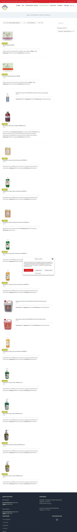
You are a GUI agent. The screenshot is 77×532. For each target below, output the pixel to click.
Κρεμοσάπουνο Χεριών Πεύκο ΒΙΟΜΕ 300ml (12, 382)
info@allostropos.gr (29, 1)
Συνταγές (5, 528)
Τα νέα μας (5, 522)
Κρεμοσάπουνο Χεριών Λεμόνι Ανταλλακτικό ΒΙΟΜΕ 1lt (15, 351)
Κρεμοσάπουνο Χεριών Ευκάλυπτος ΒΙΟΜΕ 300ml (14, 444)
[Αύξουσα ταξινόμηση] (24, 23)
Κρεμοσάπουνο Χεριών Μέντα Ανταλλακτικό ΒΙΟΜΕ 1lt (15, 253)
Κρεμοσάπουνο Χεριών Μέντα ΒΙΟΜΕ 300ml (12, 413)
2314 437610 (47, 510)
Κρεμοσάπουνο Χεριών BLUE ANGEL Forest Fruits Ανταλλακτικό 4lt (30, 319)
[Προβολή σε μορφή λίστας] (42, 23)
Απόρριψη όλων (38, 270)
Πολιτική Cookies (38, 273)
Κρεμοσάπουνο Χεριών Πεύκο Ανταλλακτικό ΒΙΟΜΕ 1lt (15, 191)
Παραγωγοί (5, 525)
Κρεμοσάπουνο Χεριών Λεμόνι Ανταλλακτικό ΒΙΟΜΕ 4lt (15, 160)
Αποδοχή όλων (29, 270)
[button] (52, 258)
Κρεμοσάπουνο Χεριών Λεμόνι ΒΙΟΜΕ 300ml (13, 475)
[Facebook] (57, 519)
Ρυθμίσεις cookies (48, 270)
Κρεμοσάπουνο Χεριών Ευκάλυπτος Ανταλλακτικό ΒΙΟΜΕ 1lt (16, 284)
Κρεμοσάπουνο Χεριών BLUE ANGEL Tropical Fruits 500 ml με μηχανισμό (32, 92)
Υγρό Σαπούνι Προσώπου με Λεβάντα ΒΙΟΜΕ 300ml (14, 125)
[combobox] (66, 31)
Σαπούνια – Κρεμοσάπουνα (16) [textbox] (65, 31)
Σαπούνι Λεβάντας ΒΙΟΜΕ (8, 45)
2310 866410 (47, 501)
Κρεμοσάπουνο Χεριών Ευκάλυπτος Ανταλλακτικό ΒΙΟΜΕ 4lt (16, 222)
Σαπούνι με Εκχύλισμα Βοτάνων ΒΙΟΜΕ (11, 76)
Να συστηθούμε (6, 519)
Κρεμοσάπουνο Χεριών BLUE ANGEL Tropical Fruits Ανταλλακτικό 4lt (31, 301)
